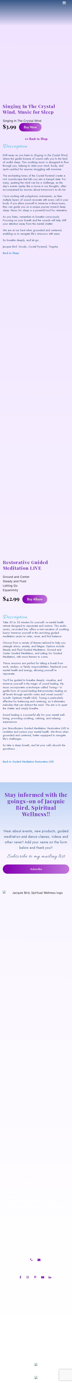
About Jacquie (16, 1191)
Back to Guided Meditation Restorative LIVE (28, 762)
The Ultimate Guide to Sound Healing (34, 1240)
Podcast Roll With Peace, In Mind (30, 1201)
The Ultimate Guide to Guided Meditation (37, 1245)
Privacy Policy (16, 1221)
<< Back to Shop (36, 139)
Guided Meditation (20, 1196)
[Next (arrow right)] (65, 691)
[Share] (52, 4)
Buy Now (30, 127)
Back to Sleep (11, 253)
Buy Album (34, 599)
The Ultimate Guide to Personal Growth (35, 1236)
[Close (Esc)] (60, 4)
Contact (12, 1216)
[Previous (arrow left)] (6, 691)
